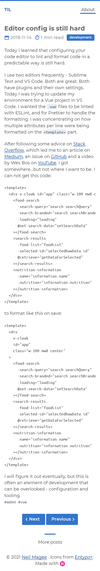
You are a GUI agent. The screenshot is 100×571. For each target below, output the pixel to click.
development (80, 37)
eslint (10, 502)
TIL (7, 9)
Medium (13, 156)
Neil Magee (34, 557)
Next (34, 519)
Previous (61, 519)
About (88, 9)
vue (22, 502)
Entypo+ (84, 557)
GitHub (59, 156)
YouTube (47, 163)
